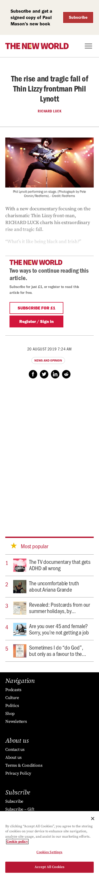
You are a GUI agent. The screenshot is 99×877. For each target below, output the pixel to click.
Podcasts (13, 689)
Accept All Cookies (49, 867)
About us (13, 757)
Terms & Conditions (23, 765)
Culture (12, 697)
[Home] (37, 46)
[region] (49, 844)
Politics (12, 705)
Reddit (66, 374)
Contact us (15, 749)
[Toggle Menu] (88, 46)
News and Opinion (48, 360)
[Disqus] (49, 452)
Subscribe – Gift (19, 809)
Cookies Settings (49, 852)
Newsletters (16, 721)
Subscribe (78, 17)
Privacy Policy (18, 773)
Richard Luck (49, 111)
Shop (10, 713)
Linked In (55, 374)
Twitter (44, 374)
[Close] (92, 818)
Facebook (33, 374)
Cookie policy (17, 841)
